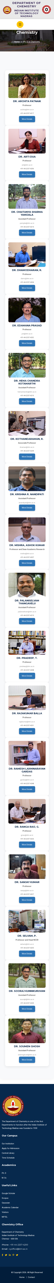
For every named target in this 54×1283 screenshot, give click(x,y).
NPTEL (5, 1217)
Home (17, 42)
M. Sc (4, 1178)
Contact (31, 1277)
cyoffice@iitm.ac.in (18, 1249)
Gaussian (6, 1203)
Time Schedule (8, 1158)
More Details (27, 119)
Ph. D (4, 1173)
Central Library (8, 1153)
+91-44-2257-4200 (19, 1244)
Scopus (5, 1198)
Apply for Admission (10, 1148)
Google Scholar (8, 1193)
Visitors (5, 1212)
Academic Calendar (10, 1207)
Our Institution (8, 1143)
